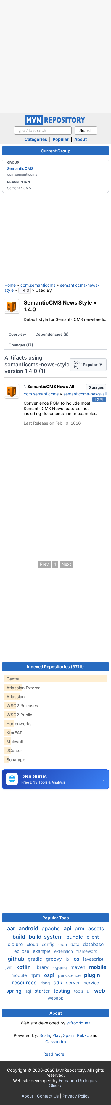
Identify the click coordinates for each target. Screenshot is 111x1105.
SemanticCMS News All (50, 386)
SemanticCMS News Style (58, 302)
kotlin (24, 967)
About (80, 139)
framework (86, 951)
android (29, 928)
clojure (16, 944)
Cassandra (55, 1041)
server (73, 983)
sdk (59, 983)
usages (96, 387)
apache (51, 928)
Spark (69, 1035)
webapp (56, 997)
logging (60, 967)
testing (63, 991)
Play (56, 1035)
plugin (92, 975)
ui (89, 991)
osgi (50, 975)
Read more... (55, 1054)
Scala (44, 1035)
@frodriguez (79, 1022)
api (68, 928)
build (19, 937)
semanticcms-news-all (85, 393)
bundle (75, 937)
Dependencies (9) (52, 334)
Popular (61, 139)
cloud (33, 944)
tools (79, 991)
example (42, 951)
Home (10, 285)
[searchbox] (43, 130)
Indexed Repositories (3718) (55, 666)
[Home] (56, 123)
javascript (93, 959)
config (49, 944)
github (16, 959)
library (42, 967)
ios (77, 959)
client (93, 937)
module (19, 975)
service (91, 983)
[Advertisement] (55, 55)
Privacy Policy (76, 1095)
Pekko (83, 1035)
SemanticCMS (20, 168)
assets (96, 928)
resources (25, 983)
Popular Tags (55, 917)
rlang (45, 982)
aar (11, 928)
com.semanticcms (37, 285)
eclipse (22, 951)
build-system (46, 937)
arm (80, 928)
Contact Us (48, 1095)
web (99, 991)
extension (64, 951)
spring (14, 991)
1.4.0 (30, 309)
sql (28, 991)
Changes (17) (21, 345)
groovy (54, 959)
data (75, 944)
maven (78, 967)
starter (43, 991)
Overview (17, 334)
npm (36, 975)
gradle (36, 959)
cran (63, 944)
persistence (70, 975)
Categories (36, 139)
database (93, 944)
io (68, 958)
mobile (98, 967)
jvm (9, 967)
